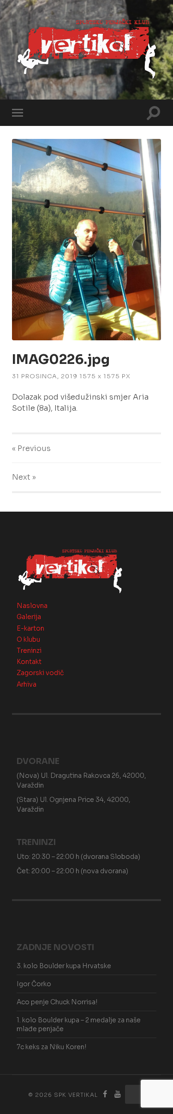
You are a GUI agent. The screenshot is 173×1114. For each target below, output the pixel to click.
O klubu (28, 639)
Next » (24, 477)
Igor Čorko (34, 984)
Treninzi (29, 650)
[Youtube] (118, 1094)
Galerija (29, 617)
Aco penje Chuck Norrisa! (57, 1002)
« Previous (31, 448)
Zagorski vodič (40, 673)
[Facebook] (105, 1094)
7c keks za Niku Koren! (51, 1047)
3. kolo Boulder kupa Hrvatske (64, 966)
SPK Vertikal (76, 1094)
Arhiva (26, 684)
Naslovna (32, 605)
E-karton (30, 628)
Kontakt (29, 661)
